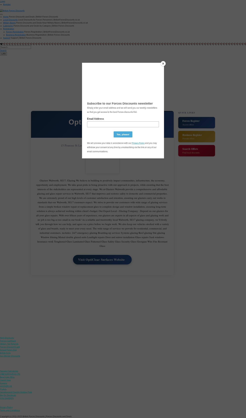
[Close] (163, 63)
